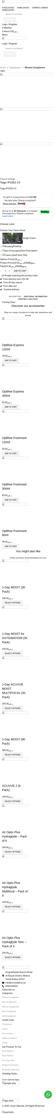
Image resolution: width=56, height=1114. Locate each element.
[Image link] (15, 968)
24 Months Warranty (10, 1070)
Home (3, 67)
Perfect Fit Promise (10, 1065)
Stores (5, 1029)
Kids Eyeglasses (9, 1016)
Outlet (4, 1043)
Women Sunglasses (10, 997)
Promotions (7, 1024)
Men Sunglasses (9, 1002)
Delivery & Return (9, 1038)
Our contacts (7, 1033)
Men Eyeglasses (9, 1011)
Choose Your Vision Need (12, 230)
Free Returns (7, 1055)
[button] (10, 360)
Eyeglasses (15, 67)
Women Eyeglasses (35, 67)
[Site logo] (15, 3)
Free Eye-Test (8, 1060)
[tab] (15, 296)
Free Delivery (8, 1051)
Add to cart (20, 271)
